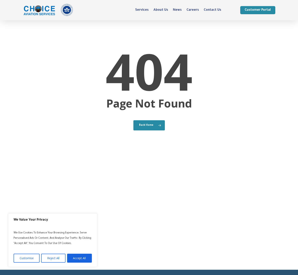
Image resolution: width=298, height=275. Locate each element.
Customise (27, 258)
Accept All (79, 258)
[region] (52, 240)
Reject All (53, 258)
